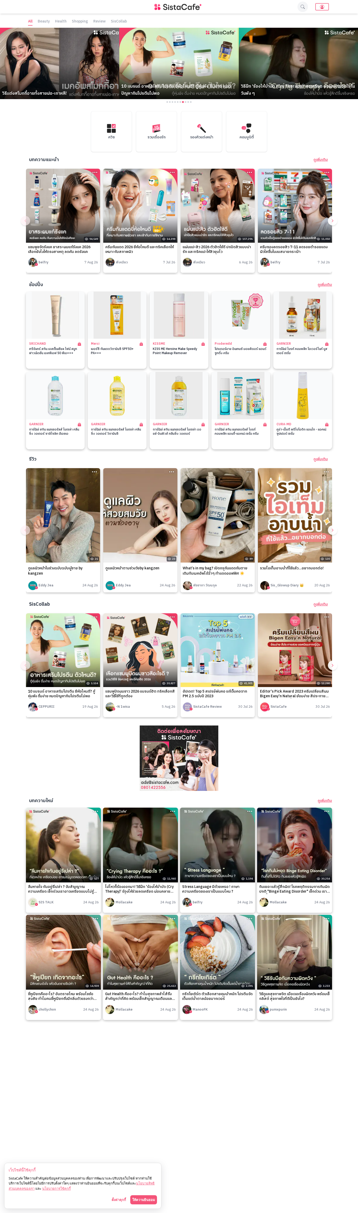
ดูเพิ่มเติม (320, 159)
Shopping (80, 21)
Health (61, 21)
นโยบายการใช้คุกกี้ (56, 1188)
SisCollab (119, 21)
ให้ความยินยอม (143, 1199)
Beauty (44, 21)
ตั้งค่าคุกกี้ (119, 1199)
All (30, 21)
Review (99, 21)
